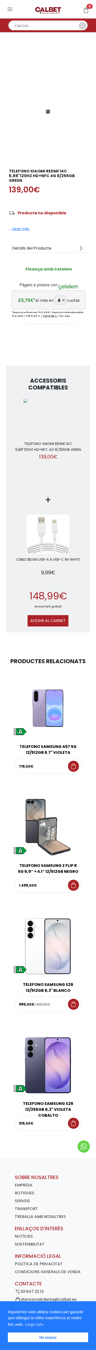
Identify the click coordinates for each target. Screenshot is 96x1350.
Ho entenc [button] (48, 1337)
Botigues (24, 1193)
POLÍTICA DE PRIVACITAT (39, 1264)
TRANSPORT (26, 1209)
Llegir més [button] (34, 1324)
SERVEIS (22, 1201)
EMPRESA (23, 1185)
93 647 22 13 (32, 1291)
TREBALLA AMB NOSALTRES (40, 1216)
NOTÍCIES (24, 1236)
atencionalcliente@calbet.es (49, 1299)
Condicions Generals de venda (47, 1272)
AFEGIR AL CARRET (48, 621)
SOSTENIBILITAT (30, 1244)
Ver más (65, 316)
